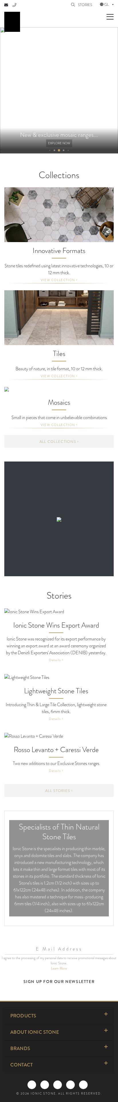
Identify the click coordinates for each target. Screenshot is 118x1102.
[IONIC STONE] (12, 22)
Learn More (59, 968)
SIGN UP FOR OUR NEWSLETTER (59, 981)
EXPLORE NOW (59, 143)
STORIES (85, 4)
